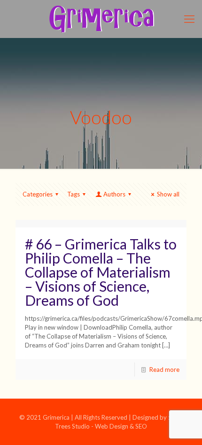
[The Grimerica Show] (101, 19)
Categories (38, 194)
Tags (73, 194)
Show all (168, 194)
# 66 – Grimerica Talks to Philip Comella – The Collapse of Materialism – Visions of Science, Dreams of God (101, 272)
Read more (164, 369)
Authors (114, 194)
